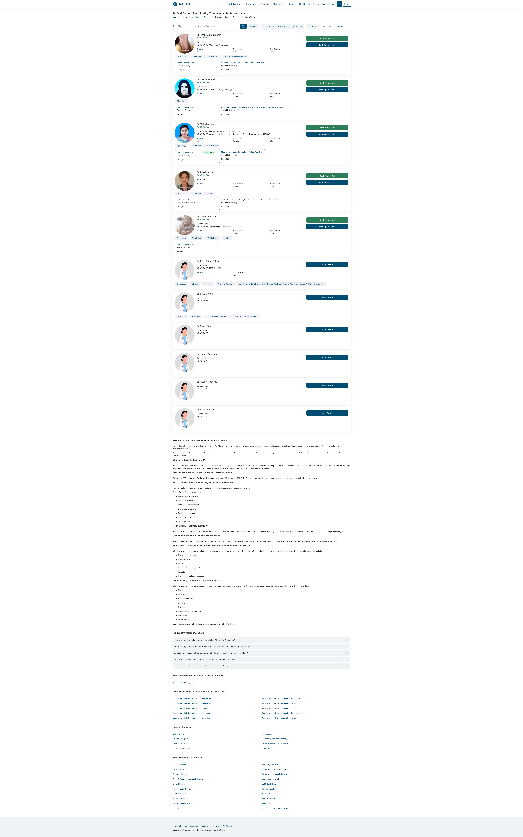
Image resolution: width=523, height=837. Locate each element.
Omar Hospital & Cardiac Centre (275, 808)
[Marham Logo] (181, 5)
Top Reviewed (297, 26)
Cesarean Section (180, 744)
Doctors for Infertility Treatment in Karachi (279, 703)
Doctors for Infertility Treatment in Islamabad (191, 703)
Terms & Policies (180, 826)
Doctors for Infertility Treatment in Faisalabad (192, 698)
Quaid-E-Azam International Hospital (188, 779)
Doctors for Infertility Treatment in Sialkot (279, 718)
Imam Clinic (266, 794)
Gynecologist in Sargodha (183, 682)
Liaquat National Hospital (183, 765)
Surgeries (265, 4)
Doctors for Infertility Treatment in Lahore (190, 708)
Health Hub (304, 4)
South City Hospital (270, 765)
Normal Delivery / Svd (182, 749)
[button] (339, 4)
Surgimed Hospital (180, 799)
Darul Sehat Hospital (270, 779)
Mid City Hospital (180, 794)
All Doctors (227, 826)
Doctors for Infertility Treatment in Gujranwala (281, 698)
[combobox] (184, 26)
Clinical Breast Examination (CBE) (276, 744)
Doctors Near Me (268, 26)
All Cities (215, 826)
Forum (316, 4)
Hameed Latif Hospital (182, 789)
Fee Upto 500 (283, 26)
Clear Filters (253, 26)
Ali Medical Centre (269, 784)
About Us (194, 826)
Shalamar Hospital (180, 774)
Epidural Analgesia (180, 739)
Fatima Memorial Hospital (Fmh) (275, 769)
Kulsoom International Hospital (274, 774)
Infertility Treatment (204, 17)
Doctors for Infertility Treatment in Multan (279, 708)
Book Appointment (327, 45)
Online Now (311, 26)
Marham (176, 17)
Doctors (205, 826)
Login (347, 4)
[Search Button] (243, 26)
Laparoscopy (267, 734)
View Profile (327, 265)
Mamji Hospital (179, 784)
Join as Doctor (328, 4)
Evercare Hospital (269, 799)
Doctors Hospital (180, 808)
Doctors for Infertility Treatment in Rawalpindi (280, 713)
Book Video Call (327, 38)
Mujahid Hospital (268, 789)
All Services (188, 17)
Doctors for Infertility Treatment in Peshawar (191, 713)
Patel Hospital (178, 769)
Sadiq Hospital (268, 804)
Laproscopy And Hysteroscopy (274, 739)
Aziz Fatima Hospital (181, 804)
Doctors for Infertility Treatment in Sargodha (191, 718)
